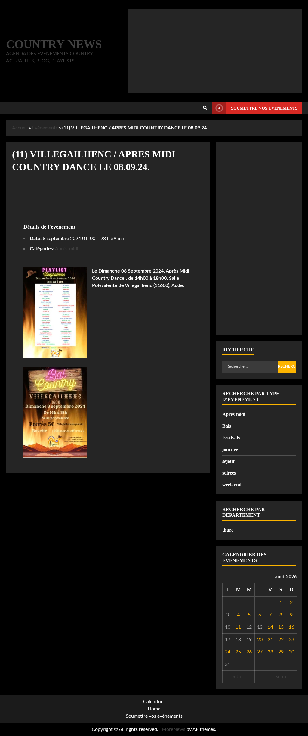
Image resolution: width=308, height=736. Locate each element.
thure (227, 529)
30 (291, 652)
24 (227, 652)
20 (260, 639)
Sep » (280, 676)
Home (154, 708)
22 (281, 639)
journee (230, 449)
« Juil (238, 676)
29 (281, 652)
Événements (45, 128)
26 (249, 652)
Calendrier (154, 701)
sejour (228, 461)
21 (270, 639)
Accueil (20, 128)
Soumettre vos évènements (264, 108)
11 (238, 627)
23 (291, 639)
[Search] (205, 108)
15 (281, 627)
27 (260, 652)
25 (238, 652)
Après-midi (66, 248)
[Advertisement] (215, 51)
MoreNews (173, 729)
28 (270, 652)
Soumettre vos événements (154, 716)
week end (232, 484)
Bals (226, 426)
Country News (54, 44)
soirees (229, 473)
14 (270, 627)
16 (291, 627)
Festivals (231, 437)
